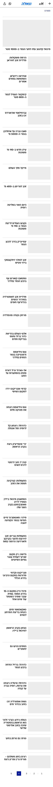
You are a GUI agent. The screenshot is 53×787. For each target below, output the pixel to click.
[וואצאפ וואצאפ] (10, 3)
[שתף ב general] (4, 3)
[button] (41, 3)
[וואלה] (26, 3)
